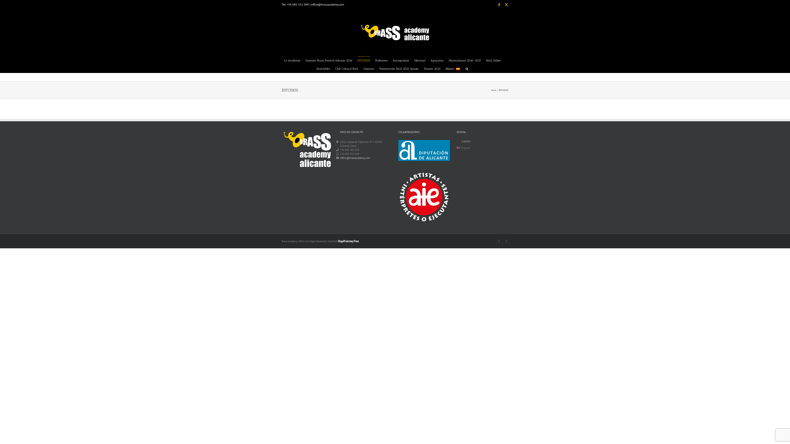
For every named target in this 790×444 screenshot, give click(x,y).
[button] (467, 69)
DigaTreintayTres (348, 241)
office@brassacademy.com (355, 158)
